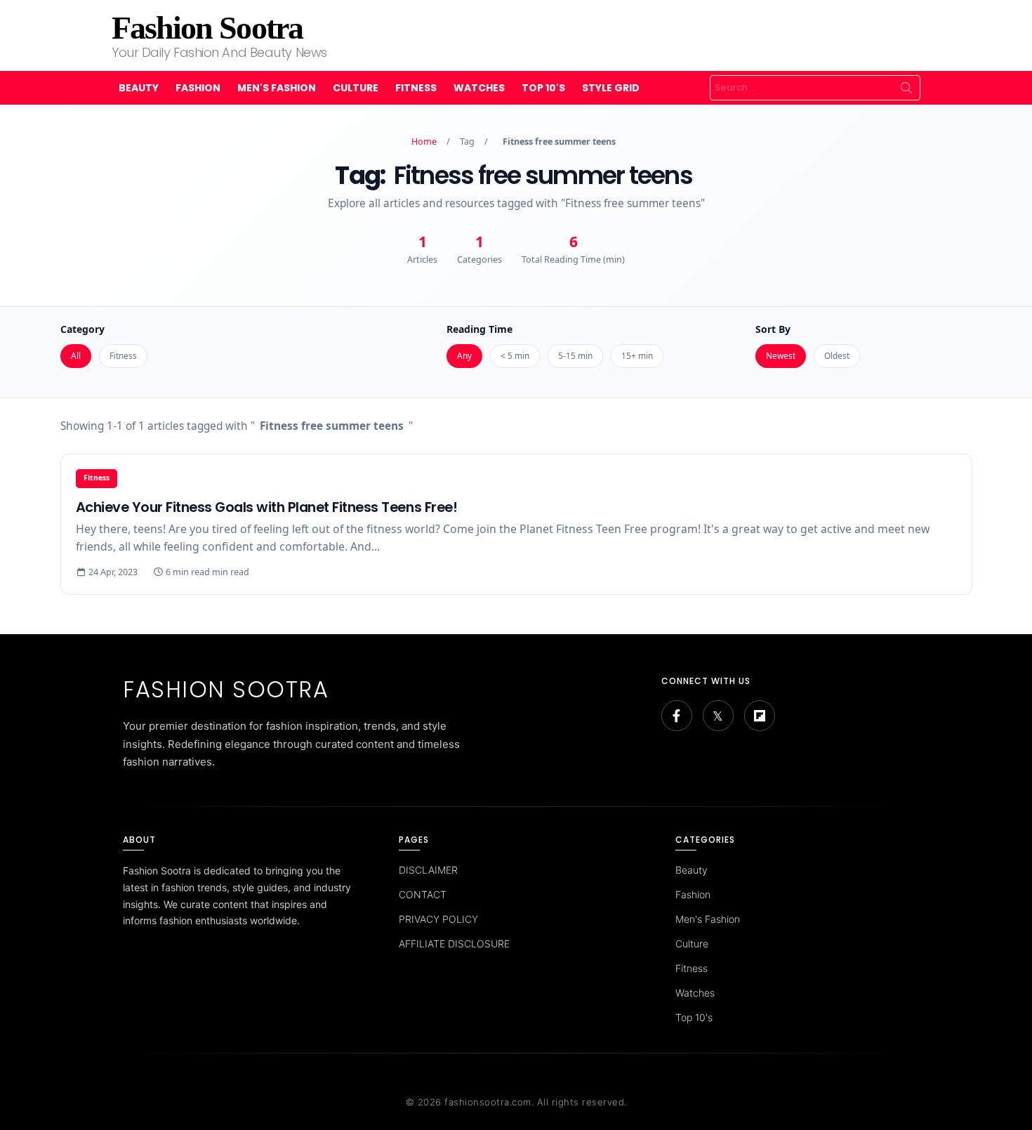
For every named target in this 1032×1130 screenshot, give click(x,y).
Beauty (139, 88)
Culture (355, 88)
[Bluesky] (718, 715)
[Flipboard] (759, 715)
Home (424, 141)
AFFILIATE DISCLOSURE (454, 944)
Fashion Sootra (207, 28)
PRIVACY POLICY (438, 919)
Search (906, 87)
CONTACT (422, 894)
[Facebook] (676, 715)
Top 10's (543, 88)
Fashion (198, 88)
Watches (479, 88)
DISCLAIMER (428, 870)
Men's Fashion (276, 88)
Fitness (416, 88)
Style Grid (611, 88)
